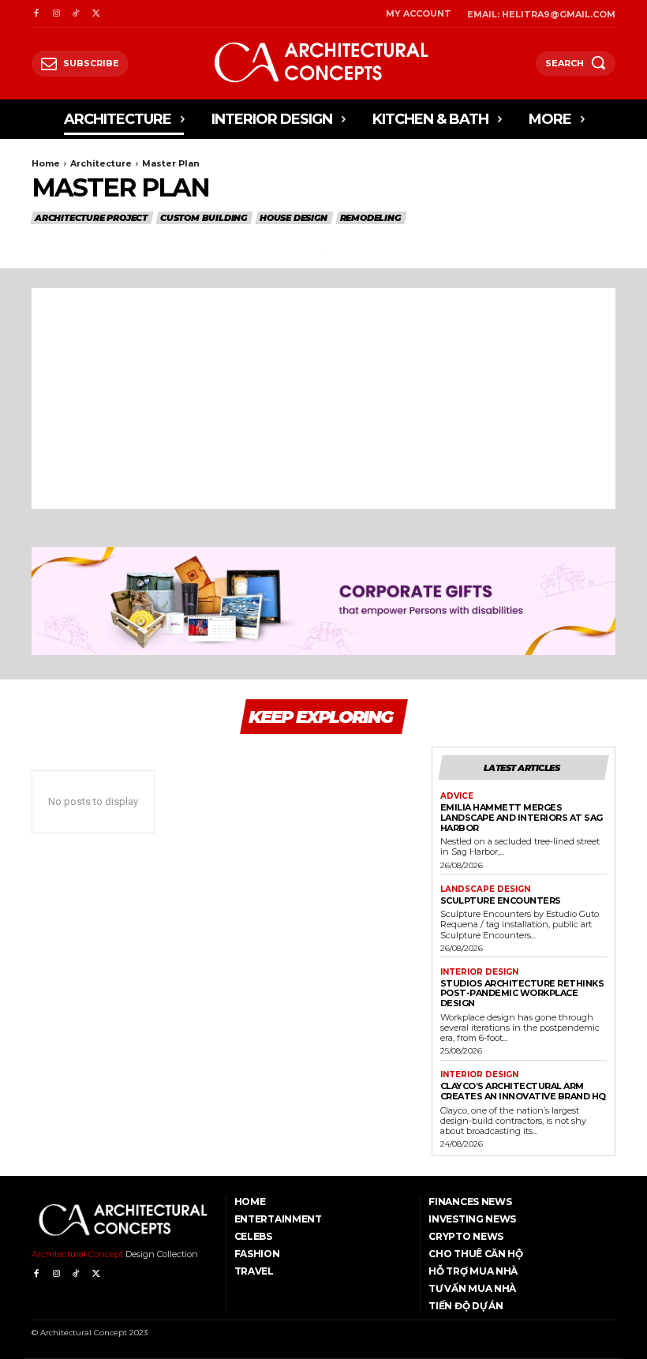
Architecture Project (91, 217)
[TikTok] (76, 14)
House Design (293, 217)
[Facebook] (36, 14)
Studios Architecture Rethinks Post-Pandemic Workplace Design (522, 993)
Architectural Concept (77, 1254)
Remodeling (370, 217)
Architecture (101, 163)
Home (46, 163)
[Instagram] (56, 14)
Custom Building (203, 217)
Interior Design (479, 972)
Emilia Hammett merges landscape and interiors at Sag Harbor (521, 817)
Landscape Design (485, 889)
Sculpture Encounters (500, 900)
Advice (456, 796)
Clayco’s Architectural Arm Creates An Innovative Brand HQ (523, 1091)
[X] (96, 14)
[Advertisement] (323, 398)
